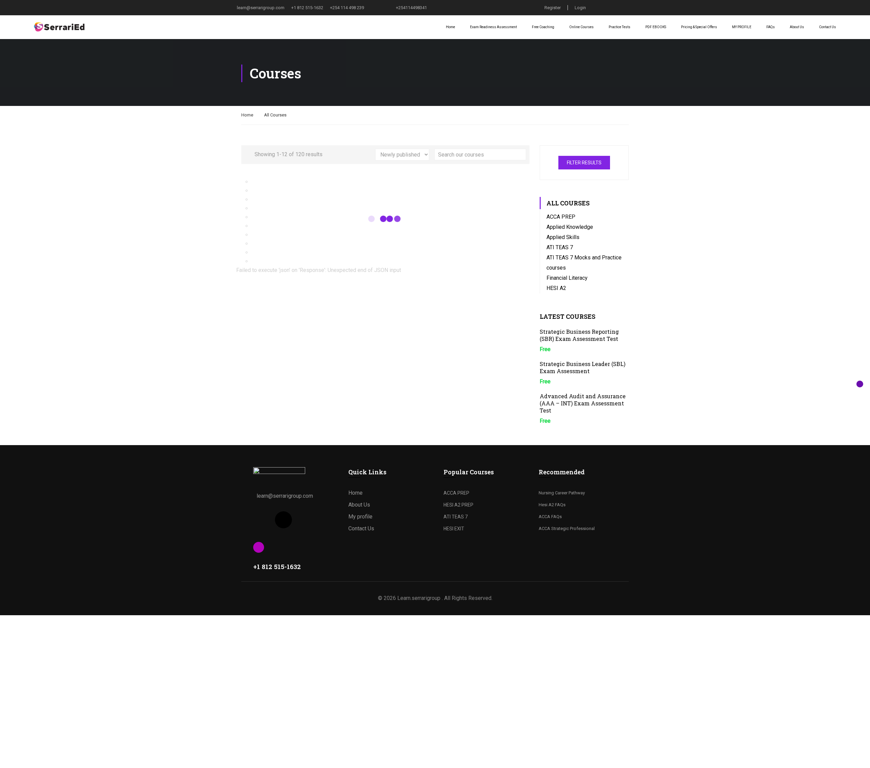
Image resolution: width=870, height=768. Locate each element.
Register (552, 7)
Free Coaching (543, 27)
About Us (797, 27)
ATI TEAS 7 (559, 247)
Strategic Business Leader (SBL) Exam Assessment (582, 367)
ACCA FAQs (550, 516)
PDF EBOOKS (655, 27)
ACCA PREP (560, 217)
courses (556, 267)
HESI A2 (556, 288)
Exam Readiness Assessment (493, 27)
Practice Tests (619, 27)
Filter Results (584, 162)
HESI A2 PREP (458, 505)
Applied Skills (562, 237)
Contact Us (827, 27)
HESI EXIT (453, 528)
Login (580, 7)
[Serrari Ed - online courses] (59, 27)
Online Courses (581, 27)
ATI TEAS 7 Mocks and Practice (584, 257)
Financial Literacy (567, 278)
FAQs (770, 27)
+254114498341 (411, 7)
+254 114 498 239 (347, 7)
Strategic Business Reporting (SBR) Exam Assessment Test (579, 335)
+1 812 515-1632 (307, 7)
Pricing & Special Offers (699, 27)
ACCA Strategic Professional (567, 528)
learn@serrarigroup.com (260, 7)
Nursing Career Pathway (562, 492)
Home (450, 27)
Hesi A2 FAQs (552, 504)
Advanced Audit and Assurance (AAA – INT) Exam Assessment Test (583, 403)
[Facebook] (261, 519)
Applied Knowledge (569, 227)
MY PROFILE (741, 27)
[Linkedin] (326, 519)
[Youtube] (305, 519)
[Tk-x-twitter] (283, 519)
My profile (360, 516)
